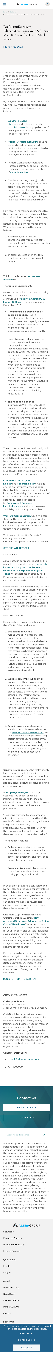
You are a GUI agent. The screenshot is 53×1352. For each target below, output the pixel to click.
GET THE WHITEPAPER (16, 548)
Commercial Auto (13, 480)
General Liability (26, 484)
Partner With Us (11, 1307)
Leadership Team (11, 1300)
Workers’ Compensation (17, 516)
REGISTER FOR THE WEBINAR (20, 979)
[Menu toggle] (6, 4)
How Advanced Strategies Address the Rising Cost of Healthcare (26, 921)
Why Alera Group (11, 1287)
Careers (6, 1313)
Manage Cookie (26, 1340)
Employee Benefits (12, 1238)
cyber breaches (19, 172)
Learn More (26, 1333)
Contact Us (25, 1117)
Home (5, 12)
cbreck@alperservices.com (23, 1059)
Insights (13, 12)
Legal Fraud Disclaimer (18, 1135)
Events (6, 1266)
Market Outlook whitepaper (27, 732)
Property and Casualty (13, 1244)
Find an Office (25, 1107)
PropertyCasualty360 (18, 792)
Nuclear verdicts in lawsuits (23, 142)
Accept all (26, 1347)
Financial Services (11, 1251)
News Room (9, 1294)
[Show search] (47, 4)
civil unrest (19, 127)
